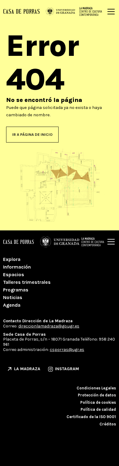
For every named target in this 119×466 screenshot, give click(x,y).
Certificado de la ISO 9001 (91, 416)
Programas (15, 290)
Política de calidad (98, 409)
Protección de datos (97, 395)
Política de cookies (98, 402)
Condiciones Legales (96, 388)
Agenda (11, 305)
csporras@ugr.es (67, 349)
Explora (11, 259)
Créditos (107, 424)
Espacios (13, 274)
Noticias (12, 297)
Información (17, 267)
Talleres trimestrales (27, 282)
